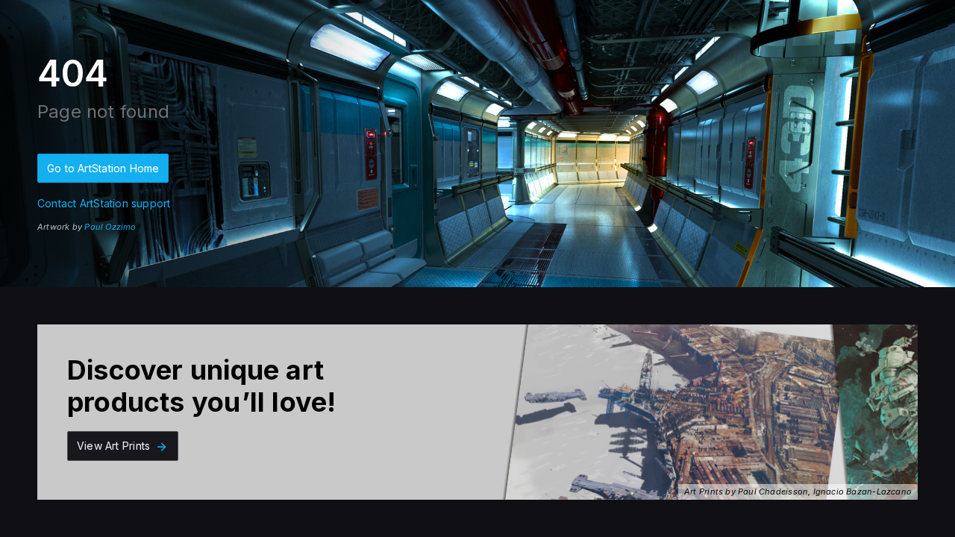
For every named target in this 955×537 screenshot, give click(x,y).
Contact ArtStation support (103, 203)
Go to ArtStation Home (103, 168)
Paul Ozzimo (110, 227)
